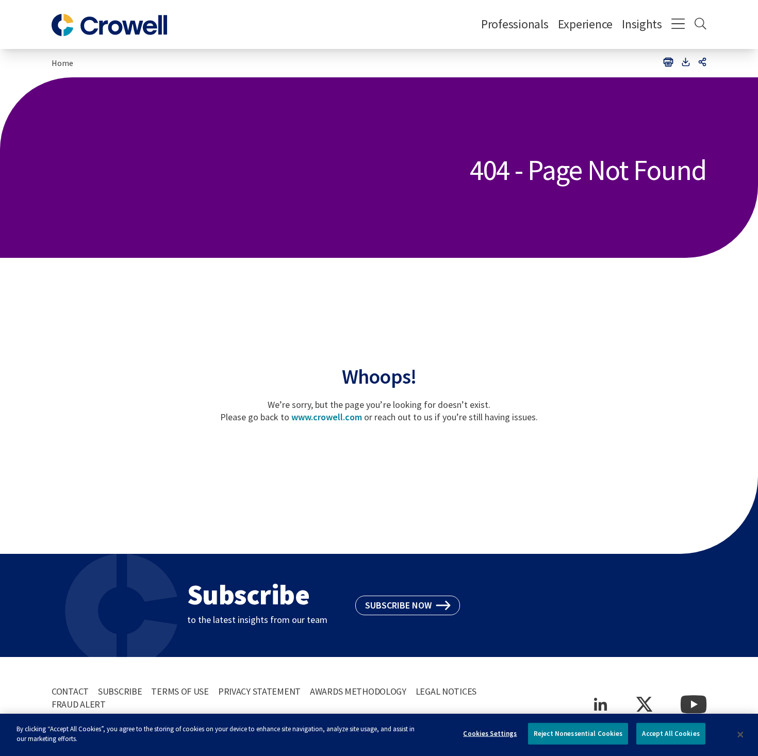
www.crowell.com (326, 417)
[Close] (740, 734)
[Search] (700, 25)
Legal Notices (446, 691)
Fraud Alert (79, 704)
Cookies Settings (490, 733)
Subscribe (120, 691)
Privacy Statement (259, 691)
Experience (585, 24)
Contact (70, 691)
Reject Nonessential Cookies (578, 733)
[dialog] (379, 735)
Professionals (515, 24)
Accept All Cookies (670, 733)
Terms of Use (180, 691)
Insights (642, 24)
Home (62, 63)
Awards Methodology (358, 691)
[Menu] (678, 25)
